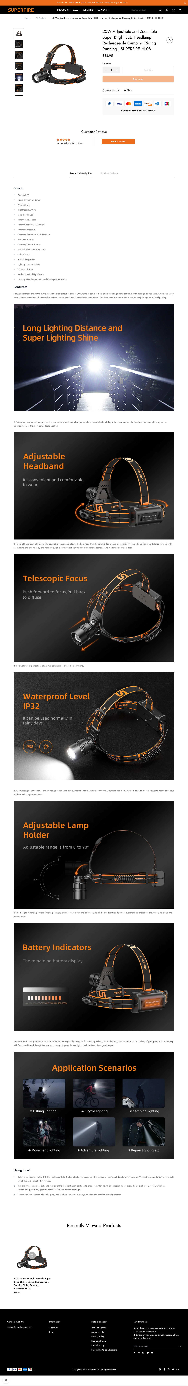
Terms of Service (98, 1327)
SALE (75, 9)
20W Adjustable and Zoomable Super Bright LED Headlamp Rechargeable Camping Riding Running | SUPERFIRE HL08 (32, 1283)
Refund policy (97, 1345)
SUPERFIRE (87, 9)
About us (53, 1327)
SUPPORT (102, 9)
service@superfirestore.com (19, 1327)
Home (27, 18)
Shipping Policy (98, 1341)
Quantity (107, 63)
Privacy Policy (97, 1336)
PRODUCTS (63, 9)
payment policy (98, 1332)
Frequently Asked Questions (104, 1349)
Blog (51, 1332)
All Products (41, 18)
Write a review (118, 141)
